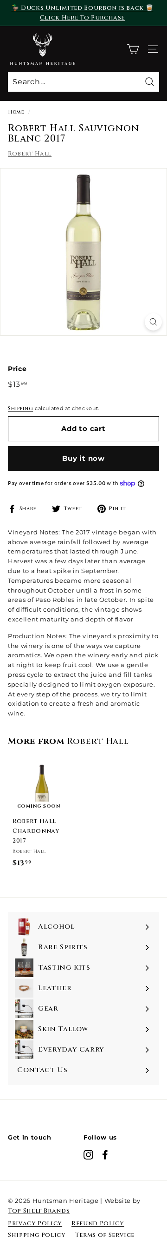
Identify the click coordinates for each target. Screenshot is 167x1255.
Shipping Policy (37, 1235)
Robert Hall (29, 153)
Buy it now (83, 458)
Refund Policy (97, 1223)
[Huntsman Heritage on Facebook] (105, 1155)
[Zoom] (153, 322)
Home (16, 111)
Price (17, 368)
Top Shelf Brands (39, 1211)
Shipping (20, 408)
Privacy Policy (35, 1223)
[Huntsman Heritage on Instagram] (88, 1155)
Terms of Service (105, 1235)
